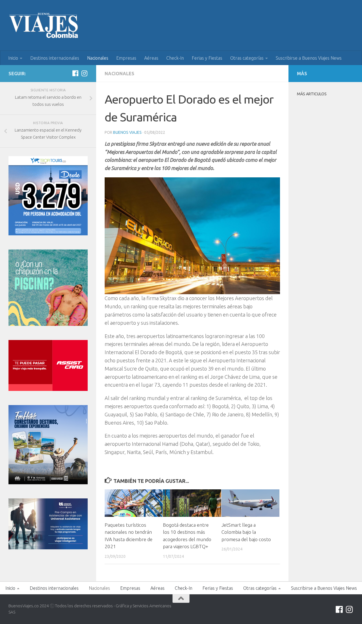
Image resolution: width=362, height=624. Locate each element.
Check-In (175, 58)
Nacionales (97, 58)
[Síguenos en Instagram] (84, 73)
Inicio (13, 58)
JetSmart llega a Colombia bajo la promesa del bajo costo (246, 532)
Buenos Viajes (127, 132)
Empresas (126, 58)
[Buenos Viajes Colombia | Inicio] (43, 25)
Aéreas (151, 58)
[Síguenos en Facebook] (75, 73)
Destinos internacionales (54, 58)
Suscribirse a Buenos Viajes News (309, 58)
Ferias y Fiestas (207, 58)
